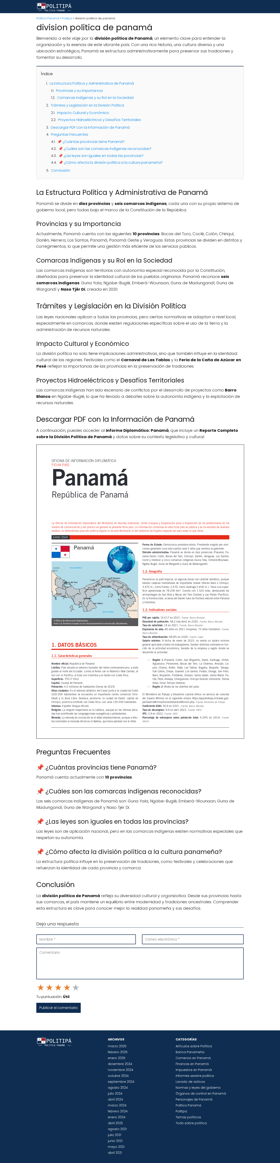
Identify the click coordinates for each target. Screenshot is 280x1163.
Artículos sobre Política (194, 1046)
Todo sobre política (191, 1123)
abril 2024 (115, 1099)
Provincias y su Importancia (79, 90)
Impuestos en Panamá (194, 1070)
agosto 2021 (117, 1129)
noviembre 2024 (120, 1070)
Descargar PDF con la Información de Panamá (90, 127)
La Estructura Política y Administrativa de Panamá (92, 83)
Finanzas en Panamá (192, 1064)
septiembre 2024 (121, 1081)
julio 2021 (114, 1135)
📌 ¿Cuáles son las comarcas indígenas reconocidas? (104, 148)
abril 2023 (115, 1123)
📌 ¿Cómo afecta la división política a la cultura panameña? (111, 162)
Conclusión (60, 170)
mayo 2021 (116, 1147)
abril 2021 (115, 1153)
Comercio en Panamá (193, 1058)
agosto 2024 (118, 1087)
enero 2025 (116, 1058)
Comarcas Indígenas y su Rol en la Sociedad (95, 97)
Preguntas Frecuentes (69, 134)
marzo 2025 (117, 1046)
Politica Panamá (188, 1105)
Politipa (181, 1111)
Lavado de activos (190, 1081)
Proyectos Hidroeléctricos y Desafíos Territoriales (99, 119)
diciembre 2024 (120, 1064)
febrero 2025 (118, 1052)
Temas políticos (188, 1117)
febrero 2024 (118, 1111)
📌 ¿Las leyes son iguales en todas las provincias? (101, 155)
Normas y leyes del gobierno (198, 1087)
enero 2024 (116, 1117)
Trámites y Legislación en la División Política (87, 105)
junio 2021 (115, 1141)
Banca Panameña (190, 1052)
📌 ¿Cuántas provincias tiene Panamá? (91, 141)
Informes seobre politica (195, 1076)
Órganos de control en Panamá (201, 1093)
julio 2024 (115, 1093)
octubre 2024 (118, 1076)
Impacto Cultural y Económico (83, 112)
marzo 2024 (117, 1105)
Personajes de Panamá (194, 1099)
